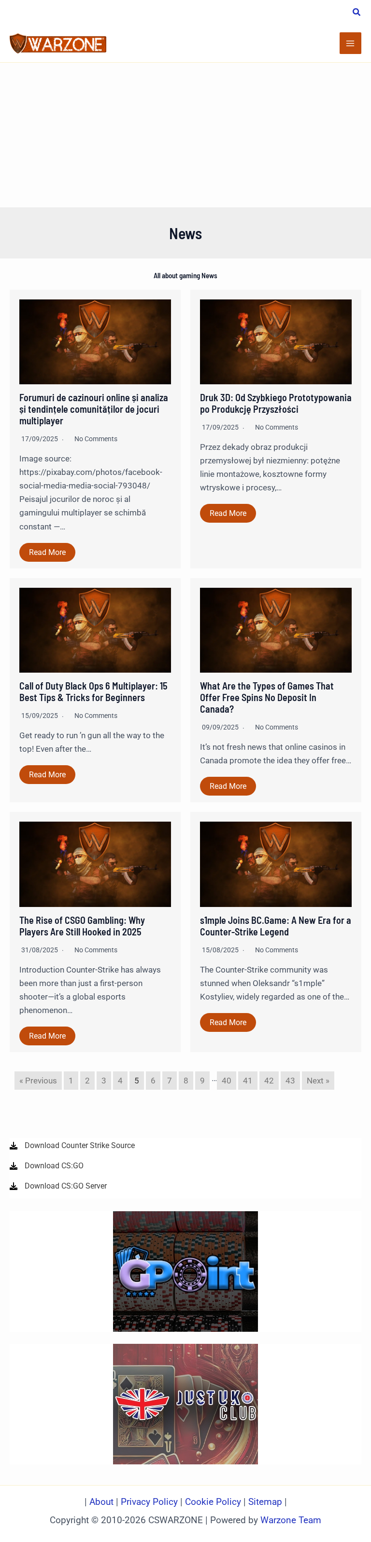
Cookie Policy (213, 1502)
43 (290, 1080)
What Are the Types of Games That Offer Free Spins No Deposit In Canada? (267, 697)
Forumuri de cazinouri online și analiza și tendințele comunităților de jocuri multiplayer (93, 409)
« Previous (38, 1080)
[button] (357, 13)
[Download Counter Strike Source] (72, 1145)
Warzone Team (290, 1520)
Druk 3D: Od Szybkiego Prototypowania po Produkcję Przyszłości (276, 403)
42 (269, 1080)
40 (226, 1080)
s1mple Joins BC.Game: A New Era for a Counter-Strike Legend (275, 925)
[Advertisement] (185, 135)
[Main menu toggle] (351, 43)
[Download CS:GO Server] (58, 1186)
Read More (47, 552)
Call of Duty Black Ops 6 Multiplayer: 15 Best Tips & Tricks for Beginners (93, 691)
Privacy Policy (149, 1502)
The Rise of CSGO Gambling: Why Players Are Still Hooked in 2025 (82, 925)
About (102, 1502)
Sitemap (265, 1502)
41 (248, 1080)
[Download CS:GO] (47, 1166)
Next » (318, 1080)
